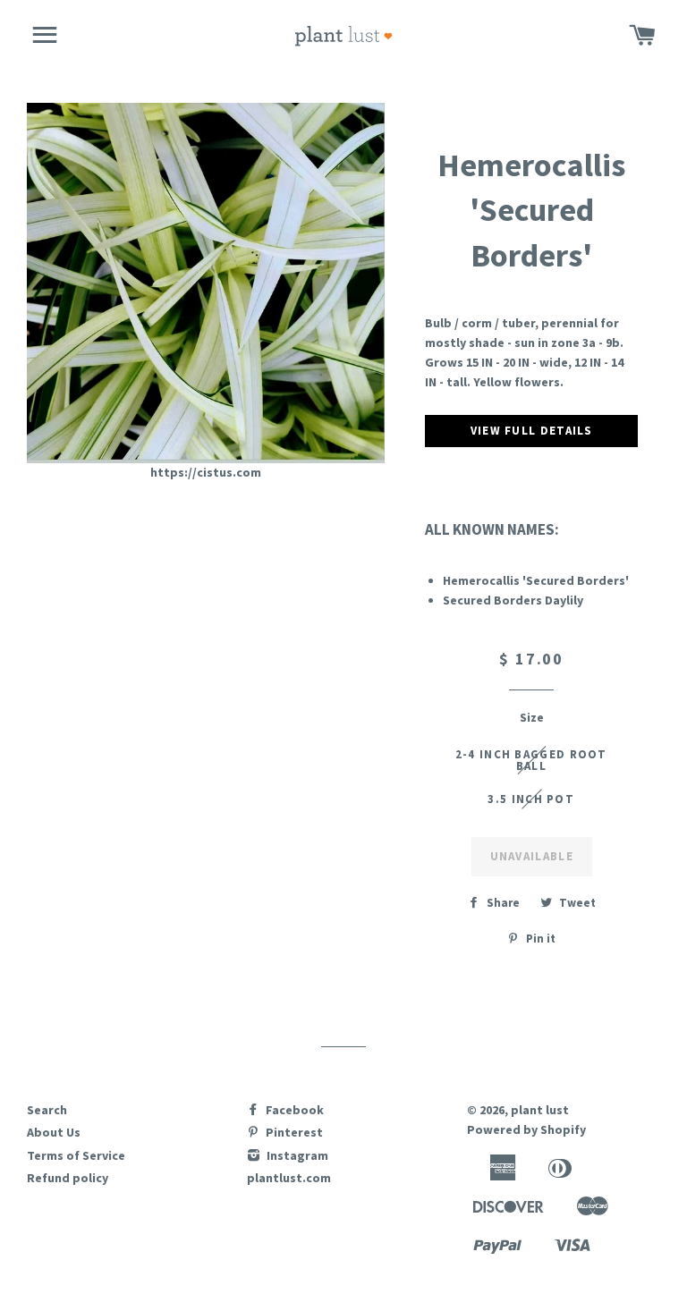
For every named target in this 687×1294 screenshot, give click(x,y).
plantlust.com (289, 1178)
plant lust (540, 1110)
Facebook (293, 1110)
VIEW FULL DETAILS (532, 430)
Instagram (296, 1155)
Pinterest (293, 1132)
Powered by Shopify (526, 1129)
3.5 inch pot (531, 799)
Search (47, 1110)
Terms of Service (76, 1155)
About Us (54, 1132)
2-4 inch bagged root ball (531, 760)
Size (532, 717)
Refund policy (67, 1178)
